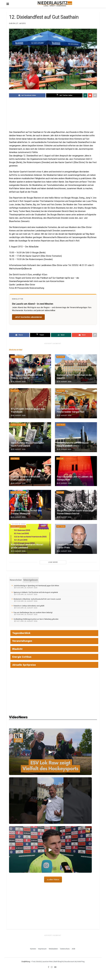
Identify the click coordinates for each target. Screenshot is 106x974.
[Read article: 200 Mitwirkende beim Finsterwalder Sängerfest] (76, 403)
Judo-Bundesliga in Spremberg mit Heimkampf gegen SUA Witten (36, 586)
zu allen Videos (53, 879)
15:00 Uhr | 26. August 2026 (26, 608)
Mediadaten (53, 949)
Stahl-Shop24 (58, 961)
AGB (73, 949)
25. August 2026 (64, 382)
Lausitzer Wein (47, 961)
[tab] (16, 580)
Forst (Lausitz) (18, 425)
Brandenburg (17, 357)
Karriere (33, 949)
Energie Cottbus (21, 656)
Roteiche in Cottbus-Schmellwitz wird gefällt (29, 606)
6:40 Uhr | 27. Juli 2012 (17, 23)
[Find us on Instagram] (52, 967)
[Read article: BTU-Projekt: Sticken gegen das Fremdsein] (30, 403)
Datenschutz (65, 949)
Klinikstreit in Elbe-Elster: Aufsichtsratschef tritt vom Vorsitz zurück (37, 599)
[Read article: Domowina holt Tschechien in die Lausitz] (76, 369)
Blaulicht (17, 648)
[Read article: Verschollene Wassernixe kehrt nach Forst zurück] (30, 437)
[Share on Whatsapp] (85, 95)
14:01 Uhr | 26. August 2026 (26, 621)
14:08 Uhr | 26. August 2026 (26, 614)
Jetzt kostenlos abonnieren (28, 317)
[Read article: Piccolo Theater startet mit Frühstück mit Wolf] (30, 471)
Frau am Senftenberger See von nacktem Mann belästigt (33, 612)
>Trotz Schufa (36, 961)
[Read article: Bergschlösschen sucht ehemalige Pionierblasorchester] (76, 505)
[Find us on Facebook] (48, 967)
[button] (50, 751)
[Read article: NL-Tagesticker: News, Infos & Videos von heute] (30, 369)
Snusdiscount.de (70, 961)
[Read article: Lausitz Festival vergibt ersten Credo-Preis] (76, 539)
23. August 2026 (64, 483)
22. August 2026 (64, 551)
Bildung (60, 357)
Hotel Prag (81, 961)
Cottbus (61, 425)
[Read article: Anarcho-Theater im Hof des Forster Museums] (30, 505)
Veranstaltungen (22, 640)
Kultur (60, 458)
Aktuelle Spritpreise (24, 664)
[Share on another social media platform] (95, 95)
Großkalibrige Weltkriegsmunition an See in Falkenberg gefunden (36, 619)
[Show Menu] (7, 3)
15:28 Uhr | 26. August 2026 (26, 601)
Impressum (42, 949)
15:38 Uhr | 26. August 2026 (26, 594)
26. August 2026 (18, 382)
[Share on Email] (90, 95)
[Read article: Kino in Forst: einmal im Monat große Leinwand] (30, 539)
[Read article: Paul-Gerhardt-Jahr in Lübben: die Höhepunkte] (76, 471)
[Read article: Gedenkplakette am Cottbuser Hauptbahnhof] (76, 437)
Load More (53, 562)
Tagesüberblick (21, 633)
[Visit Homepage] (55, 3)
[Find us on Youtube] (55, 967)
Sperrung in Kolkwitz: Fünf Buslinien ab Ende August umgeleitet (36, 592)
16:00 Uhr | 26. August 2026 (26, 588)
